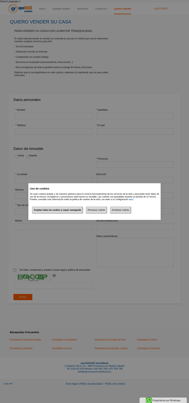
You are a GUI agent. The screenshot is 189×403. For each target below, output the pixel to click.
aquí (131, 199)
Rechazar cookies (96, 210)
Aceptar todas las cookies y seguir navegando (57, 210)
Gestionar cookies (120, 210)
